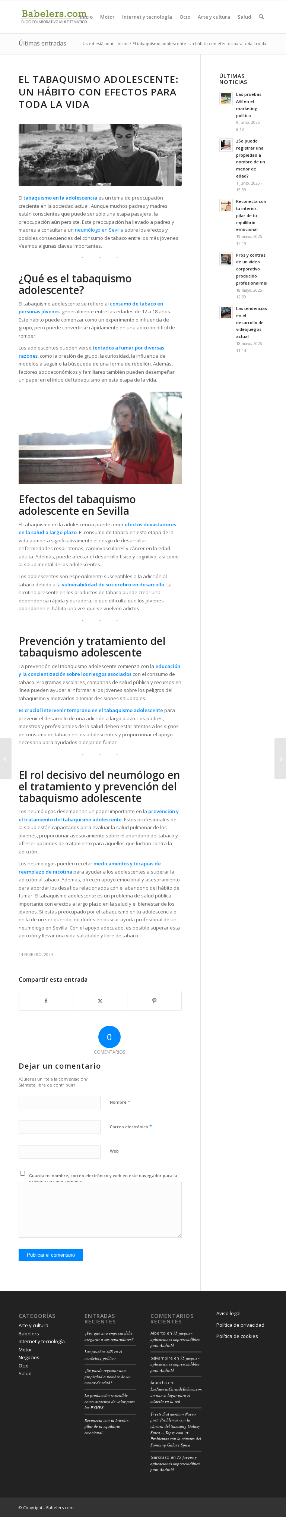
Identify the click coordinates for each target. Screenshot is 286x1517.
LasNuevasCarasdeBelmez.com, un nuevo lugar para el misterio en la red (177, 1395)
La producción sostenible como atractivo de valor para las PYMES (110, 1401)
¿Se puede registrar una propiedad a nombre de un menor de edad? (108, 1376)
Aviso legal (228, 1313)
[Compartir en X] (100, 1000)
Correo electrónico (131, 1126)
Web (114, 1151)
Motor (25, 1349)
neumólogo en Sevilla (99, 229)
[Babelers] (54, 16)
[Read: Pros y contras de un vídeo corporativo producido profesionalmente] (226, 259)
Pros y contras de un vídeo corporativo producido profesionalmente (254, 269)
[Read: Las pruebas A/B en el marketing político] (226, 98)
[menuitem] (86, 16)
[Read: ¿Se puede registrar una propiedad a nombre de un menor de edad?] (226, 145)
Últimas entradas (42, 43)
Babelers (29, 1333)
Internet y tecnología (42, 1341)
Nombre (120, 1101)
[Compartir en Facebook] (46, 1000)
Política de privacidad (240, 1325)
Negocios (29, 1357)
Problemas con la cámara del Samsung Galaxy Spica (175, 1442)
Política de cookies (237, 1336)
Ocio (24, 1365)
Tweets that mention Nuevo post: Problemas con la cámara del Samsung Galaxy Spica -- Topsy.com (175, 1423)
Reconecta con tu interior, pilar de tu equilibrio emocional (251, 215)
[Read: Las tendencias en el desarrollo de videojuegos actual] (226, 312)
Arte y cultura (33, 1325)
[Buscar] (261, 16)
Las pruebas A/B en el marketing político (103, 1355)
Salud (25, 1373)
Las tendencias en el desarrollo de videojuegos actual (251, 322)
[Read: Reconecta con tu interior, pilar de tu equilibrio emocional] (226, 205)
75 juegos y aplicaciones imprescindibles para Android (175, 1339)
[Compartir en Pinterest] (154, 1000)
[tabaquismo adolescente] (100, 155)
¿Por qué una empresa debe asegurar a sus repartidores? (109, 1336)
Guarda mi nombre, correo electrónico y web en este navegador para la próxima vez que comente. (103, 1179)
